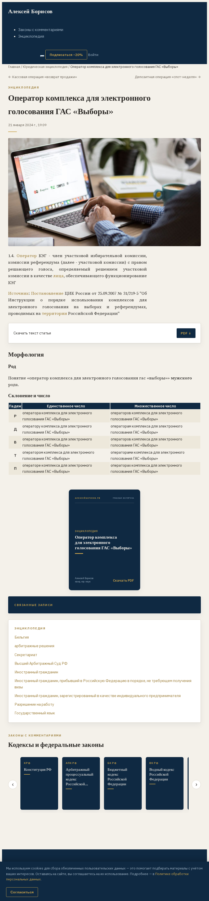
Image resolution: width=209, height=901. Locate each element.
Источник (18, 293)
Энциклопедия (31, 36)
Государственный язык (35, 713)
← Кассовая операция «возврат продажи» (42, 77)
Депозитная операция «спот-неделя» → (168, 77)
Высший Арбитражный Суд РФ (41, 663)
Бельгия (22, 637)
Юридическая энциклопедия (45, 67)
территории (54, 313)
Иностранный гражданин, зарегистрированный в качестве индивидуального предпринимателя (98, 695)
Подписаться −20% (66, 54)
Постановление (47, 293)
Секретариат (26, 654)
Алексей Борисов (30, 11)
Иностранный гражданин (36, 672)
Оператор (27, 255)
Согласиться (22, 892)
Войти (93, 54)
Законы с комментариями (40, 29)
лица (58, 275)
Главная (14, 67)
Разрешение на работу (34, 704)
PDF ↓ (186, 333)
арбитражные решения (34, 645)
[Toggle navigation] (42, 56)
